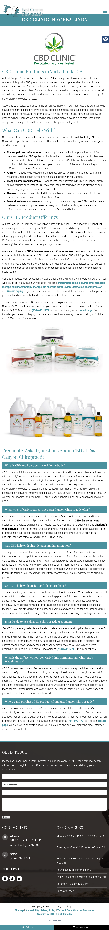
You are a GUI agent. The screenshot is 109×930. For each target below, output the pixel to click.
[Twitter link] (19, 878)
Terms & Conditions (68, 910)
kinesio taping (15, 291)
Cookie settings (54, 920)
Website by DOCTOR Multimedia (54, 914)
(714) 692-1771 (40, 310)
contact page (85, 310)
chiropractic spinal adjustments (76, 282)
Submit (6, 817)
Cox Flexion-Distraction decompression (79, 286)
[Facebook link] (5, 878)
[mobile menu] (105, 12)
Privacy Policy (48, 910)
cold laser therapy (22, 286)
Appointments (83, 927)
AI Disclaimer (87, 910)
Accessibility (32, 910)
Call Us (29, 927)
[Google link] (12, 878)
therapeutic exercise (44, 286)
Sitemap (19, 910)
